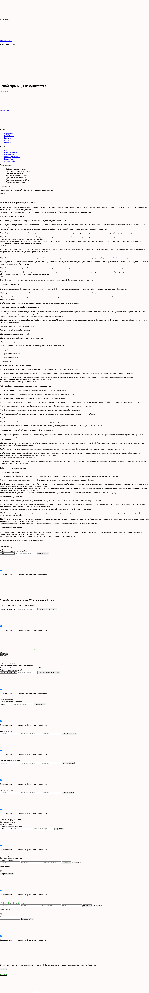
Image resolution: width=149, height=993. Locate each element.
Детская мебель (10, 161)
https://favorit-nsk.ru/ (109, 258)
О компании (9, 136)
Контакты (7, 142)
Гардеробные (9, 159)
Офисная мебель (10, 152)
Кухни (6, 150)
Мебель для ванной (12, 157)
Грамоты (7, 138)
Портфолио (8, 134)
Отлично (4, 969)
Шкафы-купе (9, 155)
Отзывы (7, 140)
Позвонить (37, 992)
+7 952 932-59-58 (6, 41)
